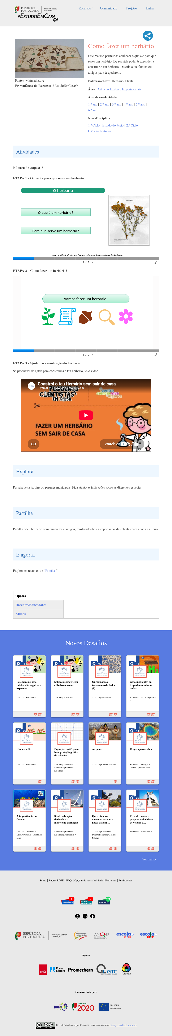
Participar (110, 880)
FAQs (69, 880)
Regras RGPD (56, 880)
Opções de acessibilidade (88, 880)
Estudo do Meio (113, 125)
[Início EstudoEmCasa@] (36, 9)
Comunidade (108, 8)
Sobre (43, 880)
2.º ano (104, 104)
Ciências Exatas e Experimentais (119, 89)
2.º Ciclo (132, 125)
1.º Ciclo (94, 125)
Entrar (150, 8)
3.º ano (116, 104)
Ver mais (148, 859)
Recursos (85, 8)
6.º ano (92, 110)
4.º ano (128, 104)
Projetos (131, 8)
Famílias (50, 570)
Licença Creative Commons (123, 1025)
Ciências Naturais (99, 131)
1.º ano (92, 104)
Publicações (125, 880)
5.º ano (140, 104)
